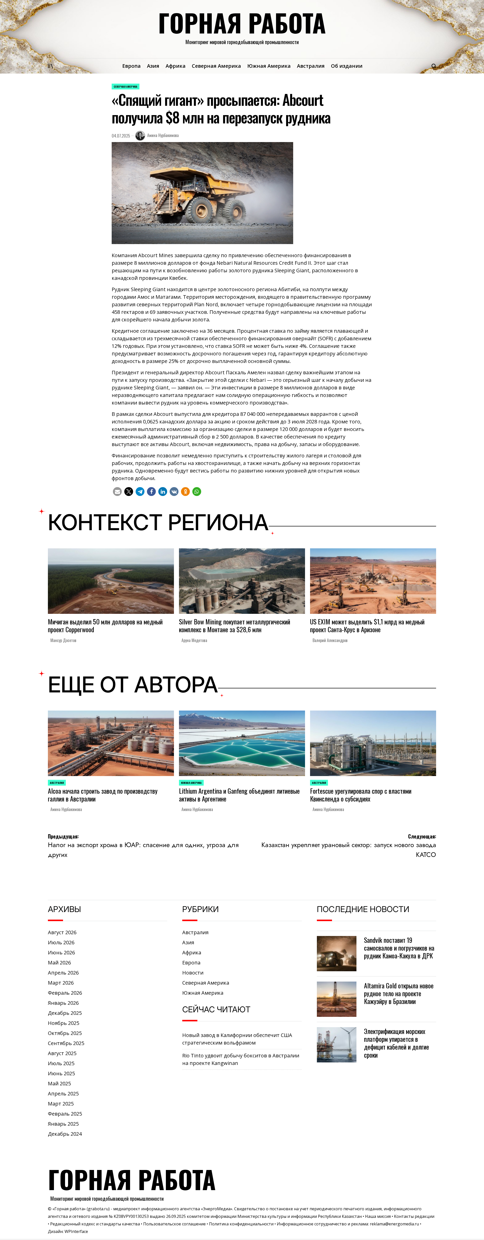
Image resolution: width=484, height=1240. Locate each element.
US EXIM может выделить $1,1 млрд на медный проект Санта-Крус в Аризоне (367, 625)
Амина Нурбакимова (163, 135)
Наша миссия (378, 1216)
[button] (117, 491)
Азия (153, 65)
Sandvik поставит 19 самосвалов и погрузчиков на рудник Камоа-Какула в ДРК (399, 947)
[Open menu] (50, 66)
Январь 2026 (63, 1002)
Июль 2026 (61, 942)
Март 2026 (61, 982)
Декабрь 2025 (65, 1013)
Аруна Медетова (194, 640)
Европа (131, 65)
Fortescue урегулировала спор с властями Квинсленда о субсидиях (360, 794)
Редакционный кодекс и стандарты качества (95, 1224)
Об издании (346, 65)
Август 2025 (62, 1053)
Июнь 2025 (61, 1073)
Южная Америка (269, 65)
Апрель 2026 (63, 972)
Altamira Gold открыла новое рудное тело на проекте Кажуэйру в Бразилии (399, 993)
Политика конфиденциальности (241, 1224)
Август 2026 (62, 932)
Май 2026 (59, 962)
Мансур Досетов (63, 640)
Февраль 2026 (65, 992)
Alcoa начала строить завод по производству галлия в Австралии (103, 794)
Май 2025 (59, 1083)
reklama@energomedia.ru (394, 1224)
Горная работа (242, 22)
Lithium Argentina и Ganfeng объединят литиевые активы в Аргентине (239, 794)
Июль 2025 (61, 1063)
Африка (176, 65)
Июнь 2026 (61, 952)
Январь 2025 (63, 1123)
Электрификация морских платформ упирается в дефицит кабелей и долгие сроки (396, 1043)
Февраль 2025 (65, 1113)
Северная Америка (216, 65)
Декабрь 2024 (65, 1133)
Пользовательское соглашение (174, 1224)
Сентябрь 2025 (66, 1043)
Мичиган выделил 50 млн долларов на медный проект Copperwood (105, 625)
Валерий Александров (330, 640)
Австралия (311, 65)
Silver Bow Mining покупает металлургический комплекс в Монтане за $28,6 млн (234, 625)
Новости (192, 972)
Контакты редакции (414, 1216)
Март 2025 (61, 1103)
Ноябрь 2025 (63, 1023)
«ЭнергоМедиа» (216, 1209)
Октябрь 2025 (65, 1033)
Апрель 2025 (63, 1093)
